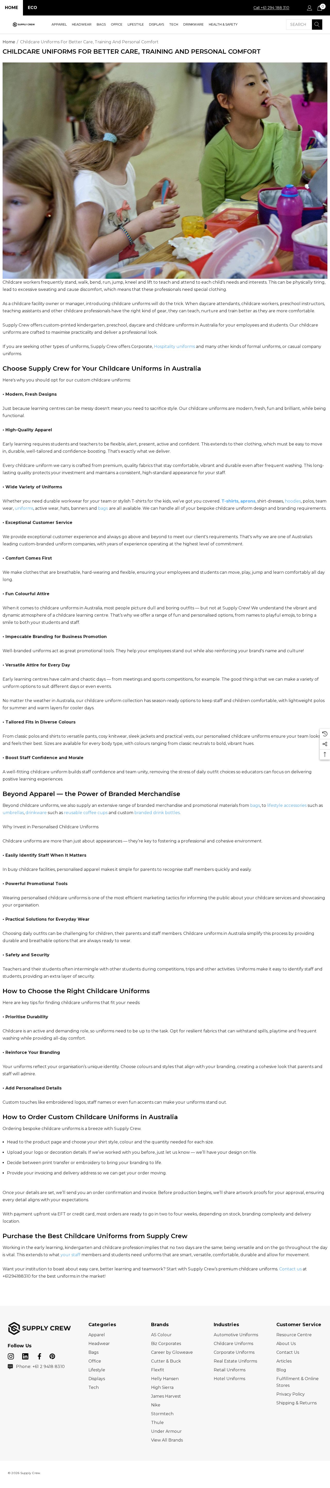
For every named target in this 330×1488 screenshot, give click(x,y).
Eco (32, 7)
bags (103, 508)
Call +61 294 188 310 (271, 7)
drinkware (36, 812)
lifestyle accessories (287, 805)
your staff (70, 1254)
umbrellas (13, 812)
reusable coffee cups (86, 812)
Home (11, 7)
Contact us (290, 1269)
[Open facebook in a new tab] (38, 1355)
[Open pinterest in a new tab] (52, 1355)
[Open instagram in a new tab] (11, 1355)
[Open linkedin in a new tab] (25, 1355)
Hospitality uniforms (174, 346)
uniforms (24, 508)
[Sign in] (309, 8)
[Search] (317, 24)
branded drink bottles (157, 812)
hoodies (293, 501)
